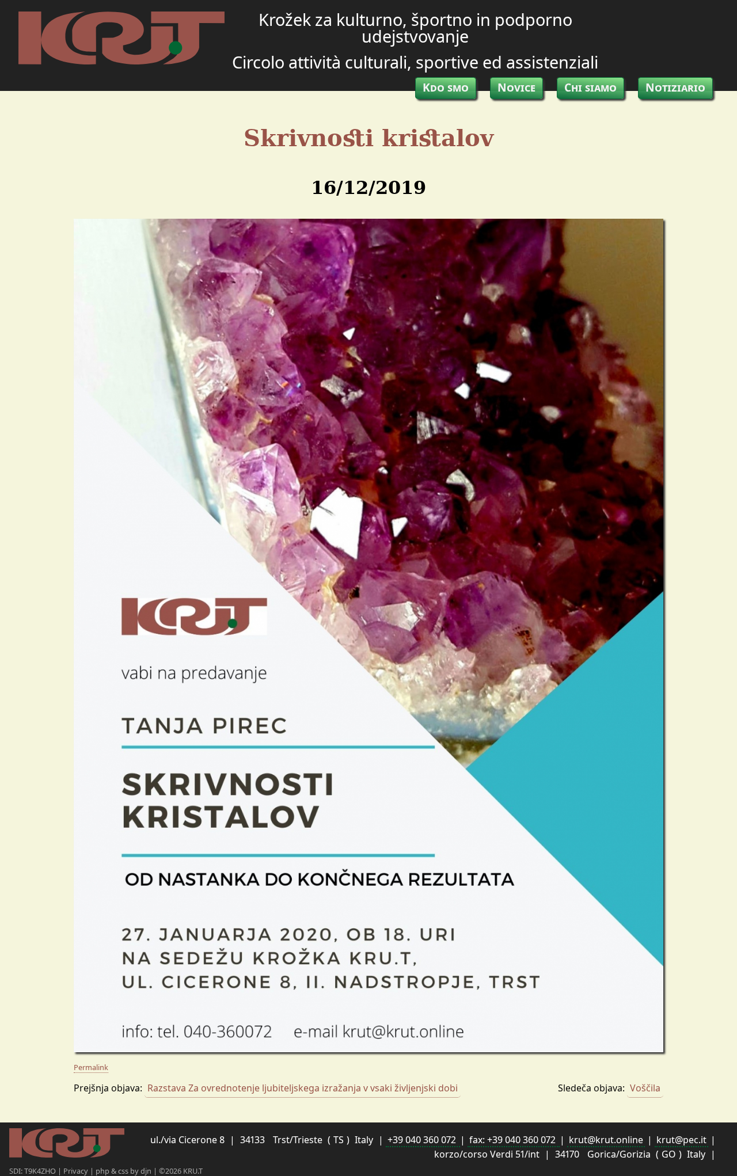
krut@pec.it (681, 1139)
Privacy (76, 1171)
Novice (516, 87)
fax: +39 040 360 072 (513, 1139)
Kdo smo (446, 87)
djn (146, 1171)
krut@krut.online (606, 1139)
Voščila (645, 1088)
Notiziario (675, 87)
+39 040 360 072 (423, 1139)
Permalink (91, 1067)
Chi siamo (590, 87)
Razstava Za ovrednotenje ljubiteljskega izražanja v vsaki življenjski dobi (302, 1088)
